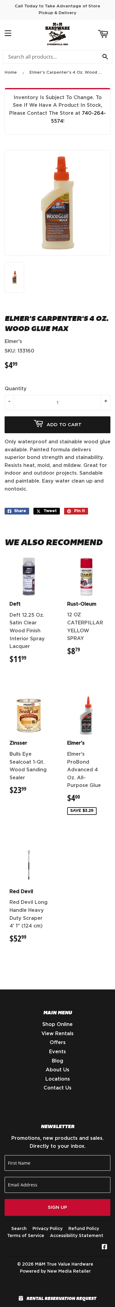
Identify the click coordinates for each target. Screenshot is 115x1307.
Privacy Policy (48, 1229)
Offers (58, 1042)
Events (57, 1051)
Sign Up (57, 1207)
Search (19, 1229)
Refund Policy (83, 1229)
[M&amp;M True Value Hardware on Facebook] (104, 1247)
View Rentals (57, 1033)
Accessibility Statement (76, 1236)
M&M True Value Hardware (64, 1264)
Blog (57, 1060)
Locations (57, 1079)
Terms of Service (25, 1236)
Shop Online (57, 1024)
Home (11, 73)
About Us (57, 1069)
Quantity (16, 388)
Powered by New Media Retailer (55, 1271)
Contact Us (57, 1087)
